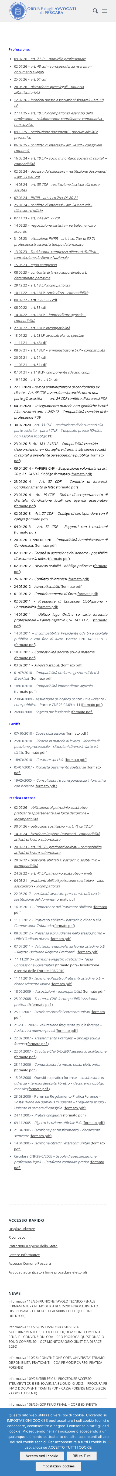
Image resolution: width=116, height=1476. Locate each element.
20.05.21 (20, 357)
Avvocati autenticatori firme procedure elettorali (48, 1272)
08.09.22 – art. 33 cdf (30, 307)
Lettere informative (24, 1254)
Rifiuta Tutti (82, 1456)
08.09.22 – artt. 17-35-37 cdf (35, 300)
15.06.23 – (35, 264)
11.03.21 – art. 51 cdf (30, 364)
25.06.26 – (30, 79)
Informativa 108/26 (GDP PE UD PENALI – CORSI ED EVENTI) (53, 1404)
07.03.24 (46, 197)
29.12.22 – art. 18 (42, 285)
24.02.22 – (53, 873)
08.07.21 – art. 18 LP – (59, 350)
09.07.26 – (50, 58)
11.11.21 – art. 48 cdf (30, 342)
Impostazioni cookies (58, 1466)
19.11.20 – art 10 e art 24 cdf (36, 379)
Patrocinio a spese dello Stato (33, 1245)
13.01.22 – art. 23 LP (49, 335)
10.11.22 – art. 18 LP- (51, 292)
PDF (103, 398)
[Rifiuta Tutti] (109, 1442)
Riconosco (17, 1237)
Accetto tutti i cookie (42, 1456)
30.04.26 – (53, 826)
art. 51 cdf (38, 357)
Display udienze (22, 1228)
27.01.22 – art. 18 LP (42, 327)
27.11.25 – (59, 119)
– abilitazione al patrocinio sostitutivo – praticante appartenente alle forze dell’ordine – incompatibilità (52, 813)
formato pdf (81, 474)
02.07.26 (20, 66)
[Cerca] (92, 10)
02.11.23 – (37, 218)
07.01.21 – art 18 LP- (52, 372)
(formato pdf (93, 991)
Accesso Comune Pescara (30, 1263)
